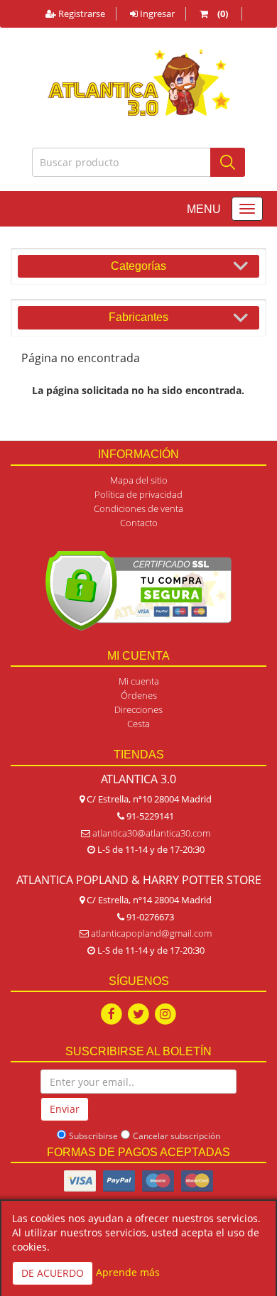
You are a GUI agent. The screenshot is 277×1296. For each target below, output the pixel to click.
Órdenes (139, 695)
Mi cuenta (139, 681)
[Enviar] (227, 162)
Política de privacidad (138, 494)
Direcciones (138, 709)
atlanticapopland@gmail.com (151, 933)
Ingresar (156, 13)
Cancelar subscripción (176, 1136)
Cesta (138, 723)
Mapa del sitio (139, 480)
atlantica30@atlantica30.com (151, 833)
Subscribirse (93, 1136)
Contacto (139, 522)
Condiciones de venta (138, 508)
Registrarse (80, 13)
